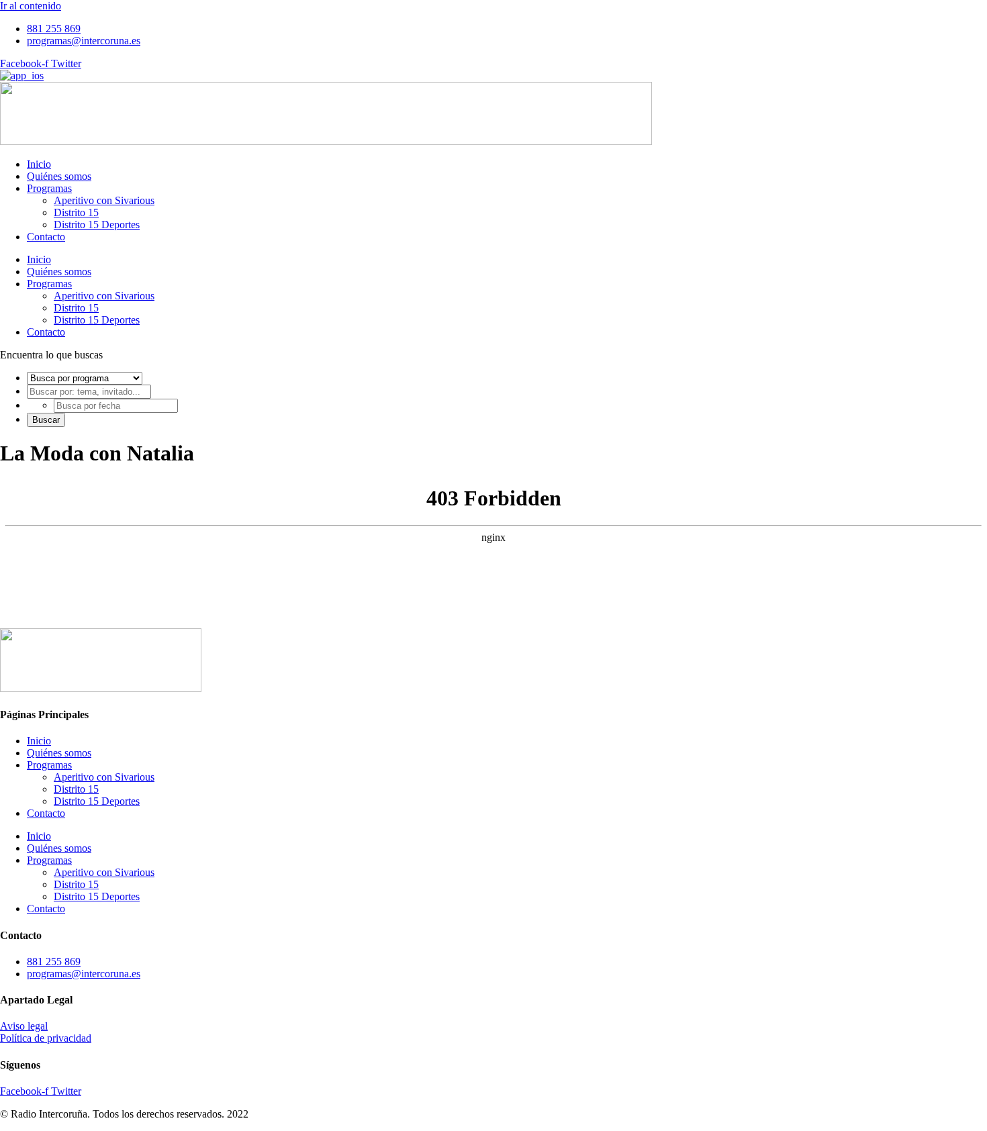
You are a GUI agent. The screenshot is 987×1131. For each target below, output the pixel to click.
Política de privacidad (45, 1038)
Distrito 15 (76, 212)
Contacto (46, 236)
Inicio (39, 164)
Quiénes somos (59, 176)
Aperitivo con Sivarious (104, 200)
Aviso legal (24, 1026)
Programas (49, 188)
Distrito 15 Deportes (97, 224)
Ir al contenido (30, 5)
